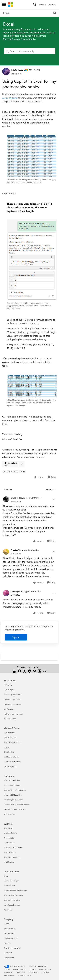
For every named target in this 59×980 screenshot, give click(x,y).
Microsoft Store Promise (12, 762)
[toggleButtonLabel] (54, 13)
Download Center (10, 737)
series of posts (9, 97)
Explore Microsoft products (13, 714)
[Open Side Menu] (4, 4)
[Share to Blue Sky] (34, 670)
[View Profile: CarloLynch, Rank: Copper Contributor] (6, 593)
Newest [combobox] (50, 489)
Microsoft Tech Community (13, 895)
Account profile (9, 732)
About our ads (9, 975)
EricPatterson (18, 69)
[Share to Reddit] (29, 670)
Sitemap (7, 969)
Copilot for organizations (13, 699)
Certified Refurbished (11, 757)
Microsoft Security (10, 833)
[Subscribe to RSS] (39, 670)
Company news (9, 933)
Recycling (45, 972)
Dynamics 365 (9, 838)
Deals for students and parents (15, 809)
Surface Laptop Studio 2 (12, 694)
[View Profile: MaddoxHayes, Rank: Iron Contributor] (6, 499)
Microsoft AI (8, 828)
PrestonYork (17, 549)
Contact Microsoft (19, 969)
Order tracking (9, 752)
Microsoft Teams (10, 852)
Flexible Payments (10, 766)
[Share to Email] (44, 670)
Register (42, 4)
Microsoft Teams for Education (15, 790)
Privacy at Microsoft (11, 938)
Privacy (32, 969)
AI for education (9, 814)
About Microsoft (9, 928)
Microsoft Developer (11, 881)
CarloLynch (16, 591)
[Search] (34, 4)
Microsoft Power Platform (13, 847)
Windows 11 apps (10, 719)
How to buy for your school (13, 800)
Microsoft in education (12, 780)
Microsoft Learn (9, 885)
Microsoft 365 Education (12, 795)
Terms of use (8, 972)
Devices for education (12, 785)
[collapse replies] (29, 495)
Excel (7, 13)
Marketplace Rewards (12, 905)
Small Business (9, 862)
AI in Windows (9, 709)
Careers (6, 924)
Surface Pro (8, 685)
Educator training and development (16, 804)
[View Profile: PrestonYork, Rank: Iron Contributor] (6, 552)
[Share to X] (24, 670)
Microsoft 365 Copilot (12, 857)
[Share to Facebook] (19, 670)
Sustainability (9, 957)
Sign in (16, 637)
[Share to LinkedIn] (14, 670)
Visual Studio (8, 910)
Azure (6, 876)
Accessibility (8, 953)
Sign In (52, 4)
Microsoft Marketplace (12, 900)
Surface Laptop (9, 690)
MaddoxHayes (18, 497)
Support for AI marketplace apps (15, 890)
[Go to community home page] (10, 4)
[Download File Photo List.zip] (22, 464)
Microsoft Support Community (19, 38)
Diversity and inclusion (12, 948)
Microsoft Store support (12, 742)
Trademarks (20, 972)
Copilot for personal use (12, 704)
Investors (7, 943)
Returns (6, 747)
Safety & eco (33, 972)
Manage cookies (45, 969)
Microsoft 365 (9, 843)
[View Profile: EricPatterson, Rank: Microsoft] (6, 71)
